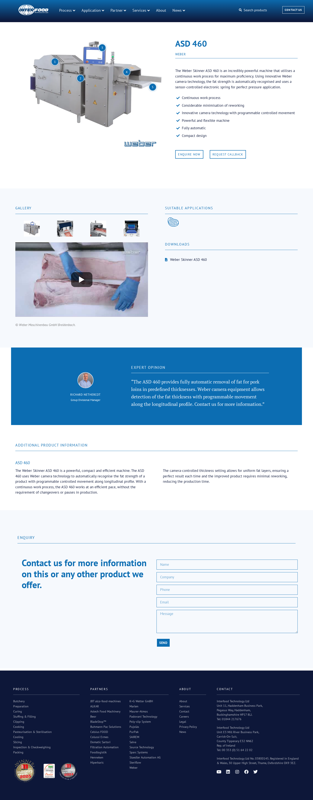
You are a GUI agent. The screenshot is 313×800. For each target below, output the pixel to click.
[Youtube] (219, 772)
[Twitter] (255, 772)
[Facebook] (246, 772)
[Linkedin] (228, 772)
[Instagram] (237, 772)
